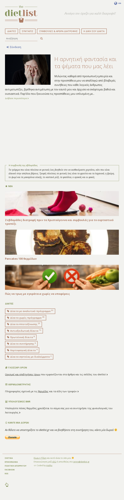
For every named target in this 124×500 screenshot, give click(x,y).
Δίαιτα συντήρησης (23, 343)
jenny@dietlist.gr (81, 461)
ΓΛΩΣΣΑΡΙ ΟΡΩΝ (17, 367)
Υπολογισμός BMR (19, 401)
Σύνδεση (15, 47)
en (119, 3)
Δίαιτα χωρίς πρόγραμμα (27, 317)
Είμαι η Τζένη (40, 458)
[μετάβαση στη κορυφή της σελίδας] (7, 485)
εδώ (54, 461)
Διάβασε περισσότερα (16, 98)
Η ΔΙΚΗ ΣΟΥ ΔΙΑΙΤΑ (93, 31)
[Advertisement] (62, 130)
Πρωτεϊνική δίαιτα (22, 337)
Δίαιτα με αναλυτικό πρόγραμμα (31, 311)
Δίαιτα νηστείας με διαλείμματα (31, 356)
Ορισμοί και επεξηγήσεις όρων (22, 374)
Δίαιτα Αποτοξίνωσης (25, 324)
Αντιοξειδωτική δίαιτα (25, 330)
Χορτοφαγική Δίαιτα (23, 350)
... (93, 94)
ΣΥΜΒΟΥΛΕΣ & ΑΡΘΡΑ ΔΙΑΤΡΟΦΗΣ (58, 31)
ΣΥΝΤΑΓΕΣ (27, 31)
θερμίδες (43, 391)
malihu (49, 465)
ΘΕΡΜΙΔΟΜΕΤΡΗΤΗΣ (19, 384)
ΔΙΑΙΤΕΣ (11, 31)
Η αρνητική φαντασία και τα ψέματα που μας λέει (85, 62)
